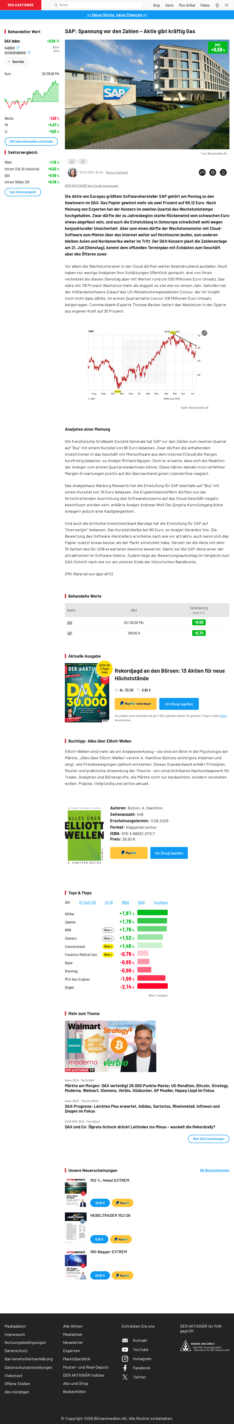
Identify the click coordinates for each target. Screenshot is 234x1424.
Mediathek (72, 1334)
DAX (72, 161)
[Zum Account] (169, 5)
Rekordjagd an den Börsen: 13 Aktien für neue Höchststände (170, 674)
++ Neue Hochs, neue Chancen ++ (117, 14)
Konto (223, 716)
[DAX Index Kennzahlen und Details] (32, 94)
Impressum (15, 1334)
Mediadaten (15, 1326)
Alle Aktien (72, 1326)
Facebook (141, 1367)
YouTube (141, 1349)
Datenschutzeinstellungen (28, 1367)
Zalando (70, 922)
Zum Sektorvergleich (23, 192)
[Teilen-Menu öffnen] (202, 172)
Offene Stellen (17, 1383)
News (107, 930)
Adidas (69, 913)
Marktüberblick (76, 1358)
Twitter (139, 1376)
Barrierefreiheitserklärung (29, 1358)
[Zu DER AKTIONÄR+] (187, 5)
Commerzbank (75, 946)
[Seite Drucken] (212, 172)
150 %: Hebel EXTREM (109, 1180)
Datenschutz (16, 1350)
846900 (10, 47)
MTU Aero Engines (77, 979)
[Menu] (228, 5)
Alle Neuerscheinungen (214, 1170)
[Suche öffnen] (55, 5)
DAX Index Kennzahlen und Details (31, 141)
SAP (82, 161)
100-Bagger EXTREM (108, 1251)
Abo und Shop (75, 1383)
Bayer (69, 962)
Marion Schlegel (117, 172)
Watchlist (18, 61)
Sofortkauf (143, 703)
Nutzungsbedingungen (25, 1342)
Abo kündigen (17, 1391)
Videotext (14, 1375)
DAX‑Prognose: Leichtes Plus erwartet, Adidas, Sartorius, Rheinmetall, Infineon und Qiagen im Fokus (142, 1108)
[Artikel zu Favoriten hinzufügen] (223, 172)
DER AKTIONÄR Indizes (83, 1375)
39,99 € (100, 1203)
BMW (68, 930)
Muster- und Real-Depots (86, 1367)
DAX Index (12, 41)
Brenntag (71, 971)
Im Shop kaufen (179, 703)
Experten (71, 1350)
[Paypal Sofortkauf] (129, 853)
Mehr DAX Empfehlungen (208, 1138)
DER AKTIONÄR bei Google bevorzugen (91, 186)
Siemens (71, 938)
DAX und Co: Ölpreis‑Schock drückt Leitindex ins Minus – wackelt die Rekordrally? (140, 1126)
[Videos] (205, 5)
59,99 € (100, 1275)
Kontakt (140, 1340)
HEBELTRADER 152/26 (110, 1215)
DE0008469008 (16, 52)
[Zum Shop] (156, 5)
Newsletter (73, 1342)
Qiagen (69, 987)
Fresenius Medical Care (81, 954)
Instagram (142, 1358)
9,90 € (99, 1239)
